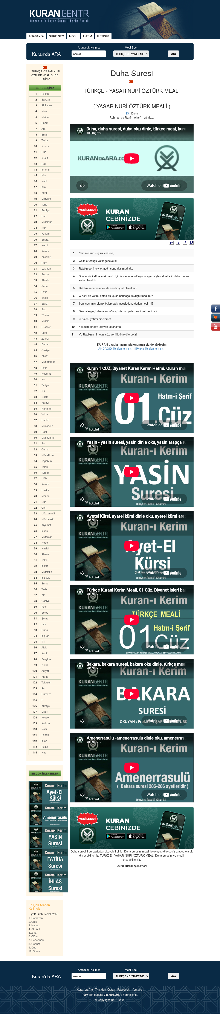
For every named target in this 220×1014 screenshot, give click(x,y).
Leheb (45, 734)
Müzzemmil (48, 513)
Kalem (45, 484)
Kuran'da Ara (85, 989)
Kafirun (45, 723)
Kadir (44, 653)
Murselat (46, 536)
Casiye (45, 350)
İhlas (44, 741)
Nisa (44, 111)
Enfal (44, 134)
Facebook (123, 989)
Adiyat (45, 670)
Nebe (44, 542)
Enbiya (45, 210)
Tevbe (45, 140)
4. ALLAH (34, 929)
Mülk (44, 478)
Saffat (44, 303)
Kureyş (45, 706)
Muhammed (48, 361)
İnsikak (45, 577)
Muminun (46, 222)
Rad (43, 163)
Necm (44, 396)
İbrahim (45, 169)
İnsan (44, 531)
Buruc (44, 583)
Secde (45, 274)
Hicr (43, 175)
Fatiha (45, 93)
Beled (44, 612)
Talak (44, 466)
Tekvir (44, 560)
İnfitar (44, 565)
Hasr (44, 431)
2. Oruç (33, 921)
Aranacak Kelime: (89, 47)
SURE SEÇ (56, 36)
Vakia (44, 414)
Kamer (45, 402)
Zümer (45, 315)
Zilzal (44, 665)
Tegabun (46, 461)
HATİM (87, 36)
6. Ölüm (33, 936)
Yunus (45, 146)
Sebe (44, 286)
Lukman (46, 268)
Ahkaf (44, 356)
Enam (44, 123)
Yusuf (44, 158)
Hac (43, 216)
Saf (43, 443)
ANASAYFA (36, 36)
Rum (44, 262)
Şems (44, 618)
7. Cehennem (36, 940)
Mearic (45, 496)
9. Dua (32, 947)
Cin (43, 507)
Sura (44, 332)
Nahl (44, 181)
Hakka (45, 490)
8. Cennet (34, 943)
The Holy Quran (105, 989)
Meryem (46, 198)
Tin (43, 641)
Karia (44, 676)
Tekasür (46, 682)
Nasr (44, 729)
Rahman (46, 408)
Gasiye (45, 600)
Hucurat (46, 373)
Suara (45, 239)
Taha (44, 204)
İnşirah (45, 635)
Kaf (43, 379)
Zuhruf (45, 338)
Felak (44, 746)
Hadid (45, 420)
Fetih (44, 367)
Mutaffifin (46, 571)
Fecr (44, 606)
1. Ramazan (36, 918)
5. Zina (33, 932)
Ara (173, 54)
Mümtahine (48, 437)
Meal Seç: (131, 47)
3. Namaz (34, 925)
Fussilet (45, 327)
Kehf (44, 192)
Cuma (45, 449)
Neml (44, 245)
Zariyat (45, 385)
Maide (45, 117)
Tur (43, 391)
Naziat (45, 548)
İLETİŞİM (103, 36)
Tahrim (45, 472)
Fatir (44, 292)
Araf (43, 128)
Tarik (44, 589)
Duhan (45, 344)
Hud (43, 152)
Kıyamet (46, 525)
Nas (43, 752)
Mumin (45, 321)
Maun (44, 711)
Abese (45, 554)
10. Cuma (34, 951)
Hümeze (46, 694)
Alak (44, 647)
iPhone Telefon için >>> (150, 348)
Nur (43, 227)
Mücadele (47, 426)
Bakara (45, 99)
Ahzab (45, 280)
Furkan (45, 233)
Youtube (137, 989)
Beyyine (46, 659)
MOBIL (73, 36)
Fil (42, 700)
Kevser (45, 717)
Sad (43, 309)
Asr (43, 688)
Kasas (45, 251)
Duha (44, 630)
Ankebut (46, 257)
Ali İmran (46, 105)
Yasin (44, 297)
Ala (43, 595)
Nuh (43, 501)
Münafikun (47, 455)
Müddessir (47, 519)
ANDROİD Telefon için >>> (115, 348)
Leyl (43, 624)
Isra (43, 187)
